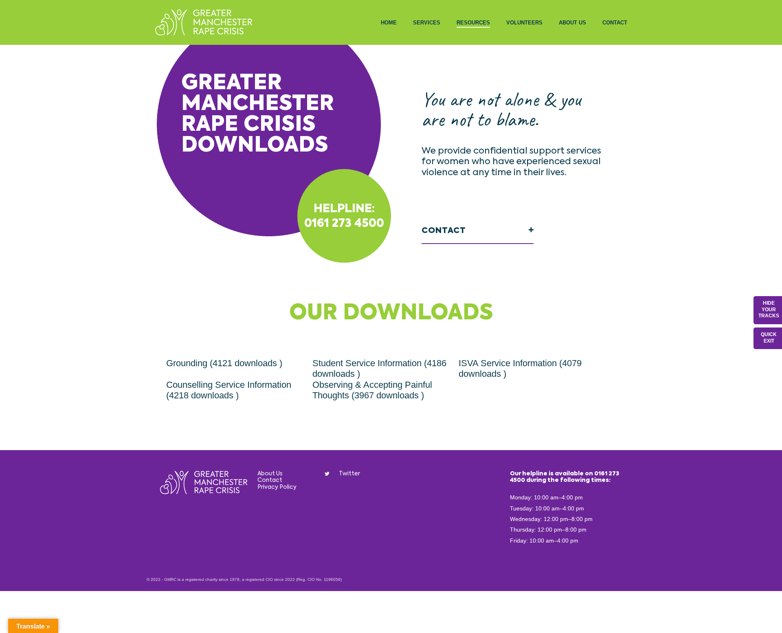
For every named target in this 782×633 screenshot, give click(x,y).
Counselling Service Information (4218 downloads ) (228, 390)
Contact (614, 23)
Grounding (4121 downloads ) (224, 363)
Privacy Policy (277, 487)
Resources (473, 23)
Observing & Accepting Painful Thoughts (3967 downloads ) (372, 390)
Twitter (349, 474)
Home (389, 23)
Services (426, 23)
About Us (572, 23)
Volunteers (524, 23)
